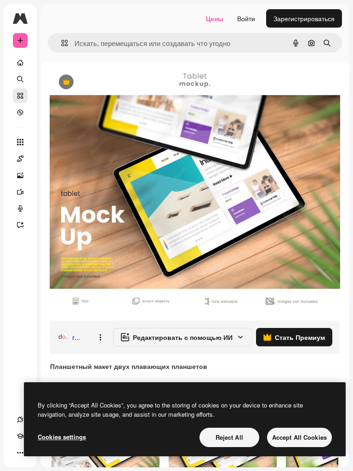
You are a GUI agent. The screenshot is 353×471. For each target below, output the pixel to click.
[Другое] (20, 452)
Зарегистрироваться (304, 18)
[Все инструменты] (20, 142)
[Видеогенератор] (20, 191)
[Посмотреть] (20, 112)
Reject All (229, 437)
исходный (111, 82)
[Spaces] (20, 158)
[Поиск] (20, 79)
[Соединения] (20, 419)
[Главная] (20, 62)
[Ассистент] (20, 225)
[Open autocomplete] (61, 43)
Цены (214, 18)
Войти (246, 18)
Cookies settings (62, 436)
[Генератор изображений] (20, 175)
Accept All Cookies (299, 437)
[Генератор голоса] (20, 208)
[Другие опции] (100, 337)
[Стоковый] (20, 95)
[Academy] (20, 436)
